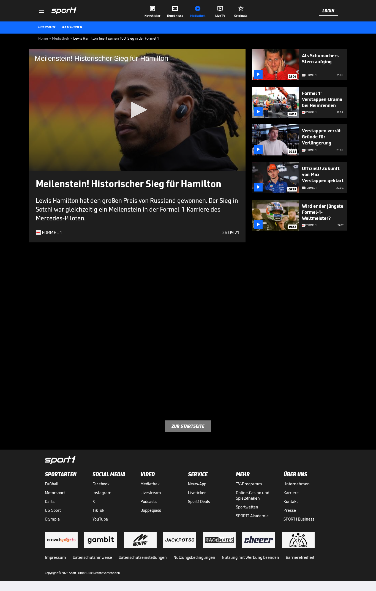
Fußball (51, 483)
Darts (50, 501)
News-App (197, 483)
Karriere (291, 492)
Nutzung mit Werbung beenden (250, 557)
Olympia (52, 519)
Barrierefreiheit (300, 557)
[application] (137, 110)
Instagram (101, 492)
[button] (137, 110)
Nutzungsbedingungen (194, 557)
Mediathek (150, 483)
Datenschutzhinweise (92, 557)
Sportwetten (247, 507)
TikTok (98, 510)
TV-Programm (249, 483)
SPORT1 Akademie (252, 515)
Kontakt (291, 501)
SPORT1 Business (299, 519)
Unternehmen (297, 483)
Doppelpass (150, 510)
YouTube (100, 519)
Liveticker (197, 492)
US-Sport (53, 510)
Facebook (101, 483)
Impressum (55, 557)
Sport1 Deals (199, 501)
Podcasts (148, 501)
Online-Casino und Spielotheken (252, 495)
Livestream (150, 492)
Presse (290, 510)
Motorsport (55, 492)
